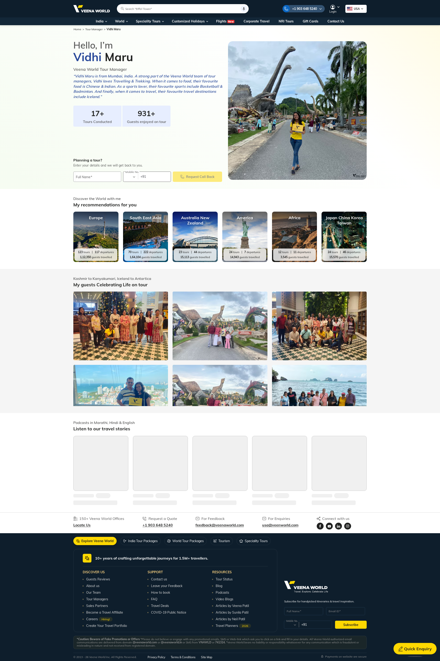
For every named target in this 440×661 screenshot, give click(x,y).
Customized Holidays (188, 21)
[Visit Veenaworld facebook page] (320, 526)
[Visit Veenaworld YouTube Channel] (329, 526)
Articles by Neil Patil (230, 619)
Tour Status (224, 579)
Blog (219, 586)
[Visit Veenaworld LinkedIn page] (338, 526)
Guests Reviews (98, 579)
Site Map (206, 657)
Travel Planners (232, 626)
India (100, 21)
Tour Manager (94, 29)
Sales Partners (97, 606)
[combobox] (130, 177)
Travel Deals (160, 606)
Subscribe (350, 625)
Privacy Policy (156, 657)
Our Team (93, 592)
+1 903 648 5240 (304, 9)
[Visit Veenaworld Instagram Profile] (347, 526)
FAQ (154, 599)
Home (77, 29)
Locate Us (82, 525)
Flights (225, 21)
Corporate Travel (257, 21)
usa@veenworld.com (280, 525)
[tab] (95, 541)
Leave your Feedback (166, 586)
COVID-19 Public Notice (168, 612)
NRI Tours (286, 21)
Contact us (159, 579)
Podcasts (222, 592)
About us (92, 586)
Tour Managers (97, 599)
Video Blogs (224, 599)
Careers (98, 619)
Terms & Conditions (183, 657)
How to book (160, 592)
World (119, 21)
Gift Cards (310, 21)
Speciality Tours (148, 21)
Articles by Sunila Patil (232, 612)
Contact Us (335, 21)
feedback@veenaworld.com (219, 525)
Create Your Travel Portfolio (106, 626)
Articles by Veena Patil (232, 606)
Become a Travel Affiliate (104, 612)
